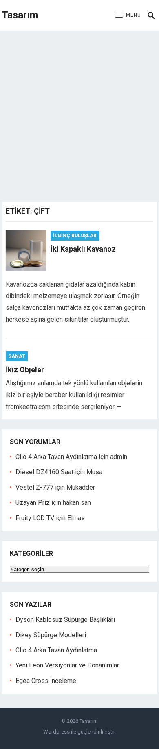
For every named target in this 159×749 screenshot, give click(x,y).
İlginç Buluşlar (75, 236)
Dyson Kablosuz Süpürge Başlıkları (65, 619)
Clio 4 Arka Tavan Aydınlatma (56, 457)
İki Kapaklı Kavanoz (83, 249)
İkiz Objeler (25, 369)
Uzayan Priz (32, 502)
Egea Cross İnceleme (45, 681)
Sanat (16, 356)
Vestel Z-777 (34, 487)
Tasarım (20, 15)
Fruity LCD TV (34, 518)
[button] (128, 15)
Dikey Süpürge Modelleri (50, 635)
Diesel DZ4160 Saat (44, 472)
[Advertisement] (79, 114)
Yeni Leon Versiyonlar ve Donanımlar (67, 665)
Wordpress (56, 732)
